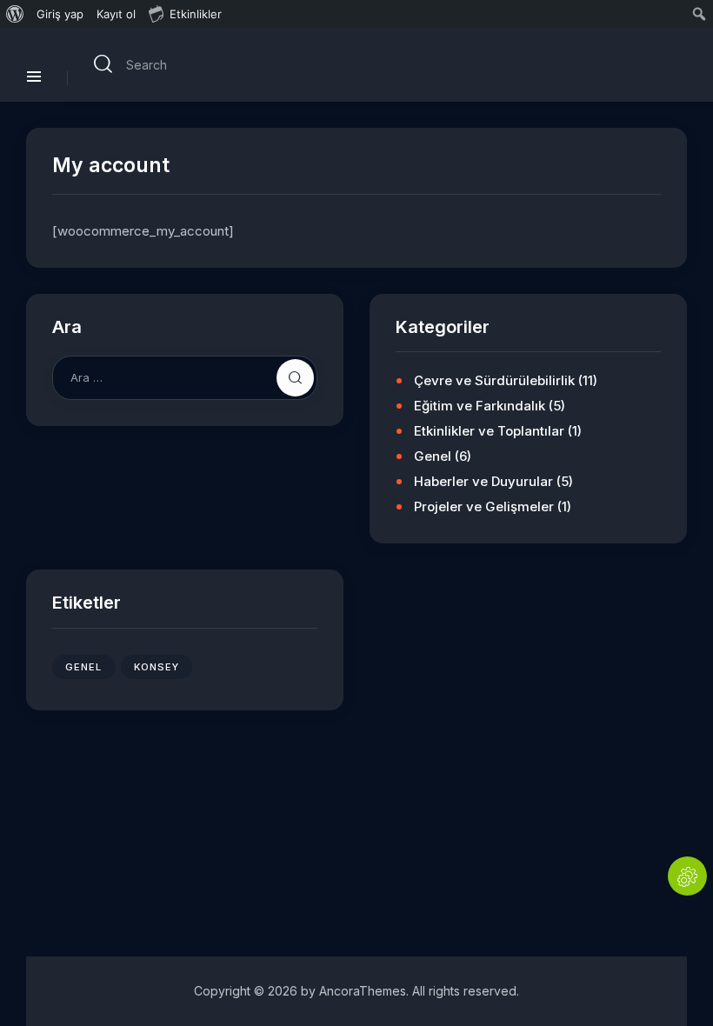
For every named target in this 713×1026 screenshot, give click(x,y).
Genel (432, 456)
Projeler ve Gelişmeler (484, 506)
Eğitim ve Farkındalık (479, 405)
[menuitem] (15, 14)
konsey (157, 667)
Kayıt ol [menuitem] (116, 14)
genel (84, 667)
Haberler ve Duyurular (483, 481)
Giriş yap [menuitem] (60, 14)
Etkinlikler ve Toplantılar (489, 431)
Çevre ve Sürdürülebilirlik (494, 380)
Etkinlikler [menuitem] (196, 14)
